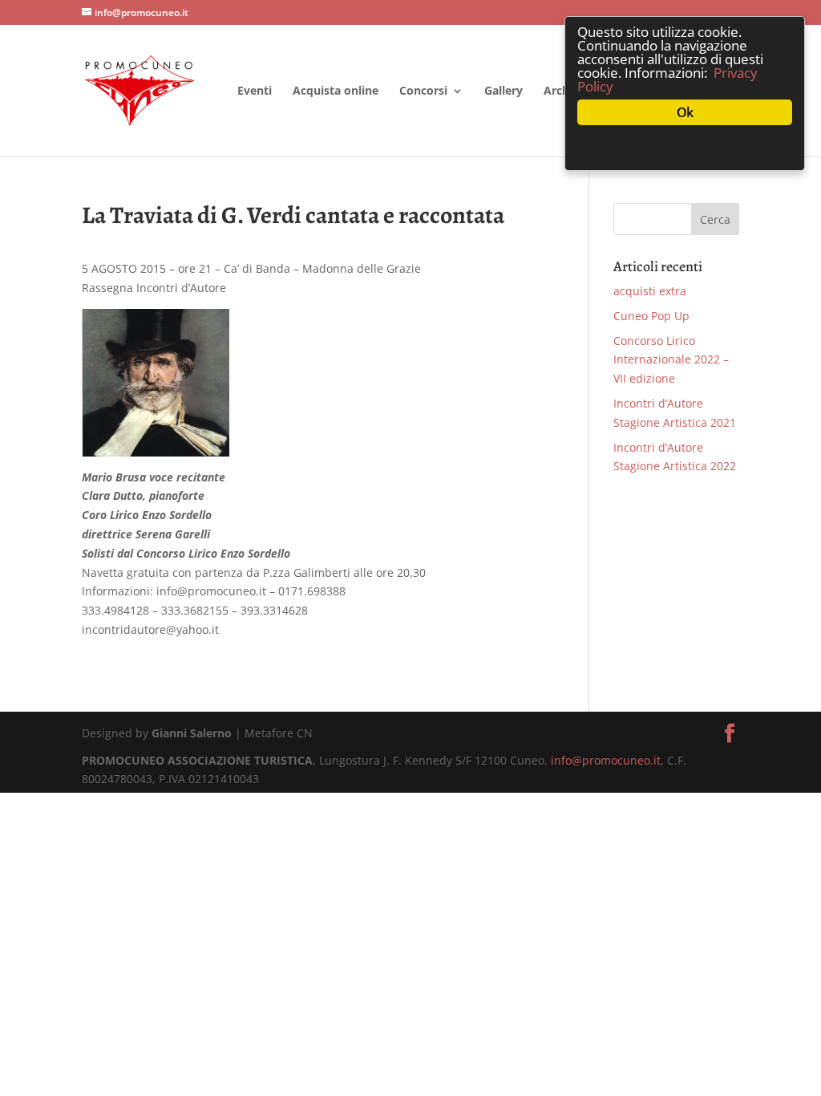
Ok (685, 112)
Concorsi (423, 91)
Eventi (254, 91)
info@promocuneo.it (606, 760)
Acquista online (335, 91)
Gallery (503, 91)
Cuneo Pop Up (651, 315)
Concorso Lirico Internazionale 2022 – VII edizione (671, 360)
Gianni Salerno (192, 733)
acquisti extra (649, 290)
